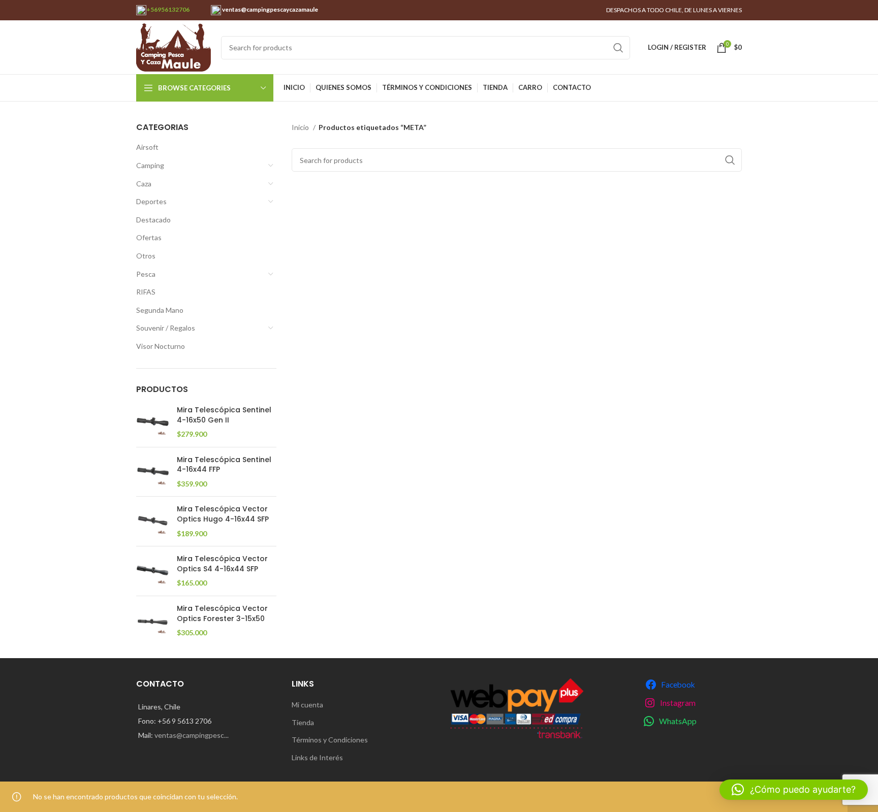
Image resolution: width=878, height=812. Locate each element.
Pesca (145, 274)
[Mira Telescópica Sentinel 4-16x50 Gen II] (152, 422)
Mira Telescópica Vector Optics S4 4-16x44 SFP (222, 564)
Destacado (153, 219)
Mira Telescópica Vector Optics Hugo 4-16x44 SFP (223, 514)
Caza (143, 183)
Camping (150, 165)
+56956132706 (168, 9)
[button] (793, 789)
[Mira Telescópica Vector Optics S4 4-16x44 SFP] (152, 571)
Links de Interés (317, 757)
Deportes (151, 201)
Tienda (303, 722)
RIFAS (145, 291)
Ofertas (149, 237)
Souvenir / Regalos (165, 327)
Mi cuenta (307, 704)
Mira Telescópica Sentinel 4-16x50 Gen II (224, 415)
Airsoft (147, 147)
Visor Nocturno (160, 346)
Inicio (301, 127)
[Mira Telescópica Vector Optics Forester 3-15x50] (152, 621)
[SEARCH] (618, 47)
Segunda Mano (159, 310)
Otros (145, 255)
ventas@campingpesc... (191, 735)
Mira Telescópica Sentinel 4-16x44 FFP (224, 465)
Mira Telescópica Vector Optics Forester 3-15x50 (222, 614)
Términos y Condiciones (330, 739)
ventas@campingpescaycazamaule (269, 9)
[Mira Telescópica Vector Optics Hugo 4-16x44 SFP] (152, 521)
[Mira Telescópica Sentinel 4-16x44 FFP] (152, 472)
